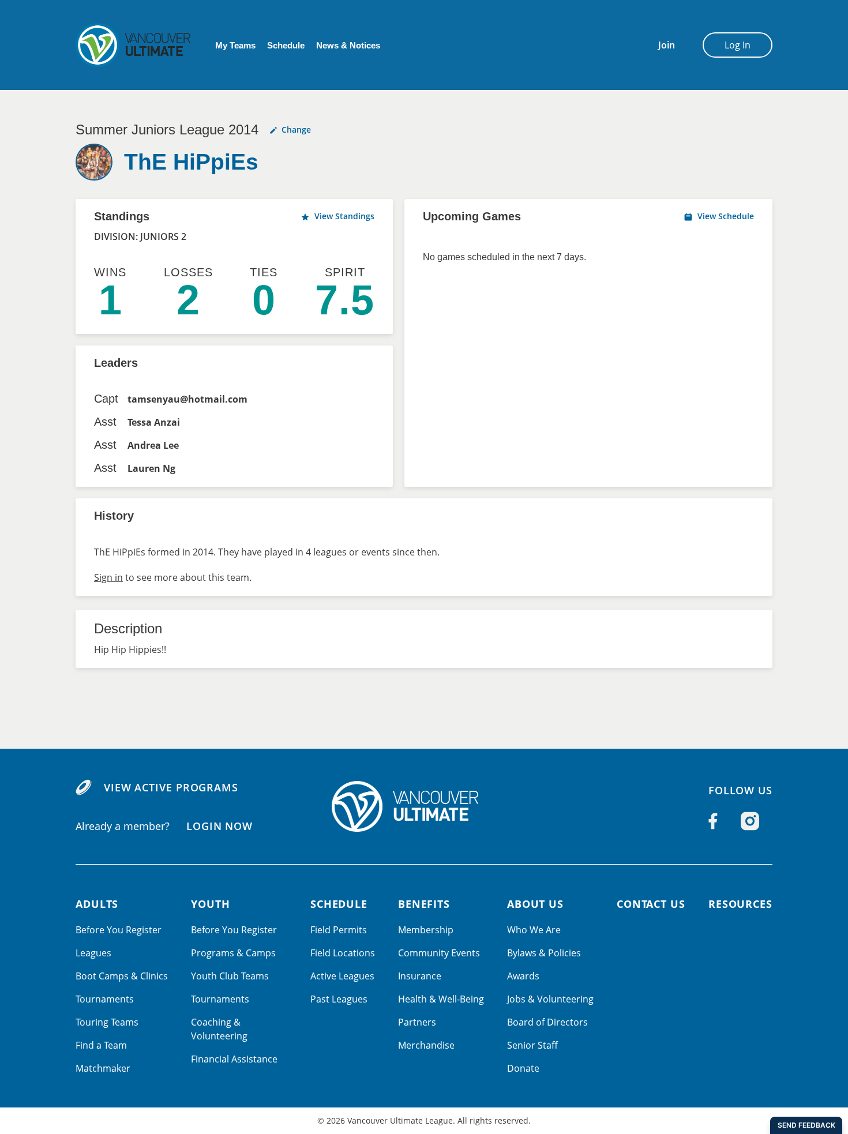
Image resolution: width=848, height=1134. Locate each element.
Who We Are (534, 929)
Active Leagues (342, 976)
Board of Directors (547, 1022)
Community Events (439, 953)
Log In (738, 45)
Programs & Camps (233, 953)
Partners (417, 1022)
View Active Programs (171, 787)
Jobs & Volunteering (550, 999)
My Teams (235, 45)
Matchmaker (103, 1068)
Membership (425, 929)
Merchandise (426, 1045)
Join (666, 45)
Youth (210, 904)
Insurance (419, 976)
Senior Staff (532, 1045)
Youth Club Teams (230, 976)
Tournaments (105, 999)
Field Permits (338, 929)
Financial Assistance (234, 1059)
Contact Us (651, 904)
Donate (523, 1068)
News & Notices (348, 45)
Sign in (108, 577)
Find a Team (101, 1045)
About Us (535, 904)
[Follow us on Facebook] (713, 821)
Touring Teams (107, 1022)
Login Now (219, 826)
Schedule (286, 45)
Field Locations (342, 953)
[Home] (424, 806)
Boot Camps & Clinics (122, 976)
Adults (97, 904)
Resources (740, 904)
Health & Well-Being (441, 999)
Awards (523, 976)
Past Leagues (338, 999)
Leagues (93, 953)
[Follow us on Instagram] (750, 821)
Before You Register (119, 929)
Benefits (424, 904)
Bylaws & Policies (544, 953)
